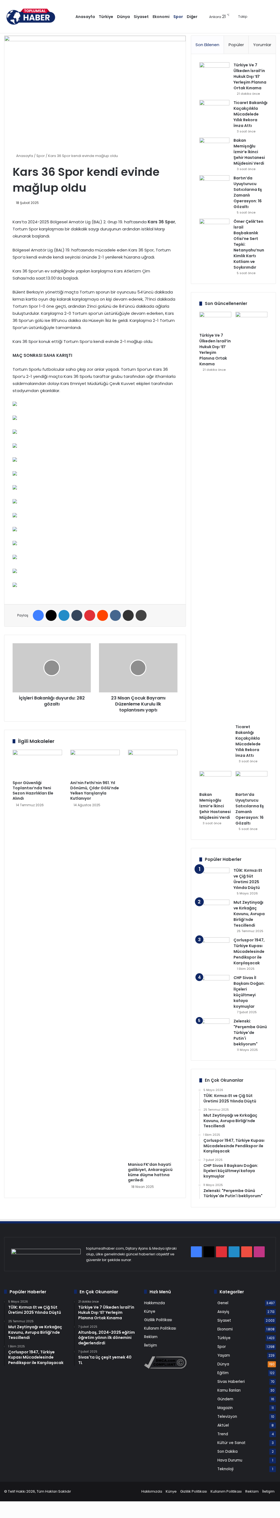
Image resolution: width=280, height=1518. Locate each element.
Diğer (192, 16)
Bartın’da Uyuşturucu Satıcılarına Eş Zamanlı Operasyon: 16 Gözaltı (248, 192)
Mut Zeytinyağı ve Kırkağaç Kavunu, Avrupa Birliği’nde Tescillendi (249, 914)
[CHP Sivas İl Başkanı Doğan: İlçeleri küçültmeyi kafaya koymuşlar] (214, 985)
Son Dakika (227, 1451)
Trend (222, 1434)
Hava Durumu (229, 1460)
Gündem (225, 1399)
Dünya (123, 16)
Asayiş (223, 1311)
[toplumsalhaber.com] (35, 16)
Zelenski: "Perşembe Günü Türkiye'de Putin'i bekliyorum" (250, 1032)
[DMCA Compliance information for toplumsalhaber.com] (165, 1367)
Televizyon (227, 1416)
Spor (178, 16)
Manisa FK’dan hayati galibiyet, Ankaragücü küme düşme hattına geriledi (150, 1172)
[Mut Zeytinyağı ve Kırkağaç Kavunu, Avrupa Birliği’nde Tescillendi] (214, 910)
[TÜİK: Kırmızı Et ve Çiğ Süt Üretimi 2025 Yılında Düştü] (214, 878)
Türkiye (106, 16)
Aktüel (223, 1425)
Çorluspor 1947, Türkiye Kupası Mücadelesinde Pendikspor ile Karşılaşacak (249, 951)
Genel (222, 1303)
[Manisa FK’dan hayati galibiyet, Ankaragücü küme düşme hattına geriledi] (152, 954)
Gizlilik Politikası (158, 1320)
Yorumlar (262, 45)
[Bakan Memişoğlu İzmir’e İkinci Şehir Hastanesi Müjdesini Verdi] (214, 148)
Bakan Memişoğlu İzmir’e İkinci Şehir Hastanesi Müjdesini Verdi (249, 152)
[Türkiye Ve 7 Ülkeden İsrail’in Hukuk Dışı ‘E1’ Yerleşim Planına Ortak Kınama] (214, 72)
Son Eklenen (207, 45)
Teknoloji (225, 1469)
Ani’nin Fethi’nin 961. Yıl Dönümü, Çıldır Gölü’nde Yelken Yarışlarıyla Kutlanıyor (94, 790)
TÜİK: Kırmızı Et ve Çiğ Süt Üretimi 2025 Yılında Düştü (248, 879)
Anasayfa (85, 16)
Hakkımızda (154, 1303)
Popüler (236, 45)
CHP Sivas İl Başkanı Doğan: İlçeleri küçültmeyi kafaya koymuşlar (249, 992)
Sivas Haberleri (231, 1381)
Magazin (225, 1407)
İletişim (150, 1345)
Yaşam (223, 1355)
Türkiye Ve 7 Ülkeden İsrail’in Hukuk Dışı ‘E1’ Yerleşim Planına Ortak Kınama (250, 76)
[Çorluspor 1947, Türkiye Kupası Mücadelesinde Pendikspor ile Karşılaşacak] (214, 952)
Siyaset (141, 16)
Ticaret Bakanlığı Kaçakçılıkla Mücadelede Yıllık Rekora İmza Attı (250, 114)
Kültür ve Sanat (231, 1442)
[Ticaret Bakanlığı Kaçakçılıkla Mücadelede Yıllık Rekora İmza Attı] (214, 110)
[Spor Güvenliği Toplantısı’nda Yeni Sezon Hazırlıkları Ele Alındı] (37, 764)
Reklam (151, 1336)
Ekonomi (161, 16)
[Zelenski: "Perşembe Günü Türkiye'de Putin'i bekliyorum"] (214, 1028)
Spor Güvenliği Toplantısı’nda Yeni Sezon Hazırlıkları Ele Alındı (33, 790)
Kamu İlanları (229, 1390)
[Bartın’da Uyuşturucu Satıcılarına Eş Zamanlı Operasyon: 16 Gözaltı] (214, 185)
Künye (149, 1311)
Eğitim (223, 1372)
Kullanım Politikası (160, 1328)
